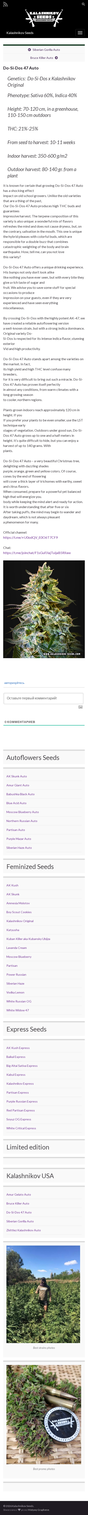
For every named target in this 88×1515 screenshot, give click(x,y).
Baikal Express (15, 1057)
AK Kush (12, 885)
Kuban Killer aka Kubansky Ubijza (28, 939)
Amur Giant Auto (17, 785)
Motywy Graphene (38, 1509)
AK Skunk (12, 894)
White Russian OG (18, 1001)
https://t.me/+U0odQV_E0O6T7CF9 (30, 537)
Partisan (12, 965)
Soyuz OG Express (18, 1119)
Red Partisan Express (20, 1110)
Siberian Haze (15, 983)
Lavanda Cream (16, 948)
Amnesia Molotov (18, 903)
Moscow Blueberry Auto (22, 812)
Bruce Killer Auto (41, 58)
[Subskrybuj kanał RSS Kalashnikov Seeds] (5, 3)
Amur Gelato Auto (18, 1194)
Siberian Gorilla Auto (46, 49)
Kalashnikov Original (20, 921)
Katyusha (12, 930)
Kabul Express (15, 1074)
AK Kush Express (18, 1048)
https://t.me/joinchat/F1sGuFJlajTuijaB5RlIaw (37, 553)
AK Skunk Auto (16, 776)
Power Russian (16, 974)
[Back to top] (78, 1505)
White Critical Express (21, 1128)
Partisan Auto (15, 830)
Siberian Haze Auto (19, 847)
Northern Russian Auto (21, 821)
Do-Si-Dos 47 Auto (19, 1212)
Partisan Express (17, 1092)
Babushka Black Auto (20, 794)
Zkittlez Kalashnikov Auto (23, 1230)
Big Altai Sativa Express (22, 1065)
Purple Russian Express (22, 1101)
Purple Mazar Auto (18, 838)
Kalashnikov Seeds (20, 33)
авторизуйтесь (14, 683)
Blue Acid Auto (16, 803)
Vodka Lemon (15, 992)
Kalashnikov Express (20, 1083)
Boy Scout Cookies (19, 912)
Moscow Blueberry (18, 956)
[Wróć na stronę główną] (44, 18)
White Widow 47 (17, 1010)
